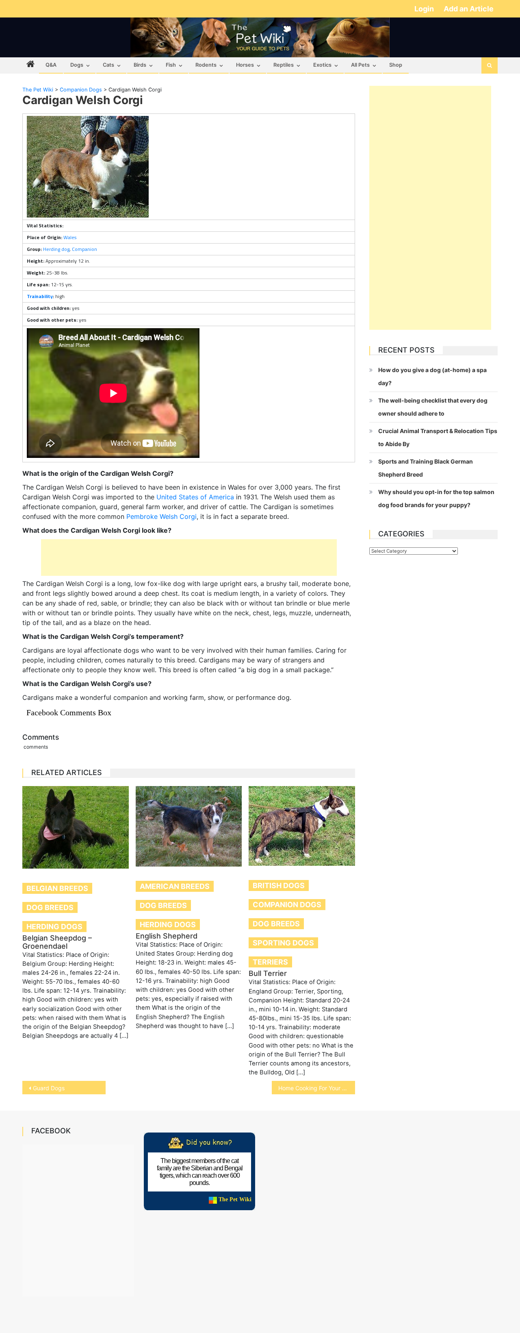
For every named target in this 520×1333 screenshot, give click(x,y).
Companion (84, 249)
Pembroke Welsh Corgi (161, 516)
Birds (140, 65)
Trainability (40, 296)
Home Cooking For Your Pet (314, 1088)
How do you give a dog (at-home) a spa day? (432, 376)
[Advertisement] (189, 557)
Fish (171, 65)
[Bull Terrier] (302, 826)
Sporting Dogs (283, 943)
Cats (108, 65)
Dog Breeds (50, 907)
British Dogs (279, 885)
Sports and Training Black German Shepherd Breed (425, 468)
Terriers (270, 962)
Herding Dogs (54, 926)
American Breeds (175, 886)
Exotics (322, 65)
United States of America (195, 497)
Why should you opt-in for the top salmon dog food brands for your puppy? (436, 498)
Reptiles (283, 65)
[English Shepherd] (189, 826)
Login (425, 8)
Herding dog (56, 249)
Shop (395, 65)
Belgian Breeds (57, 888)
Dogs (76, 65)
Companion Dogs (287, 904)
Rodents (206, 65)
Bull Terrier (268, 973)
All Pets (360, 65)
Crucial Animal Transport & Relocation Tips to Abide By (437, 437)
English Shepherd (166, 936)
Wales (69, 237)
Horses (245, 65)
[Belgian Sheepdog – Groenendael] (75, 827)
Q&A (51, 65)
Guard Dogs (49, 1088)
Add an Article (469, 8)
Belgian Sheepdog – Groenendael (57, 942)
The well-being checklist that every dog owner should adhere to (433, 407)
